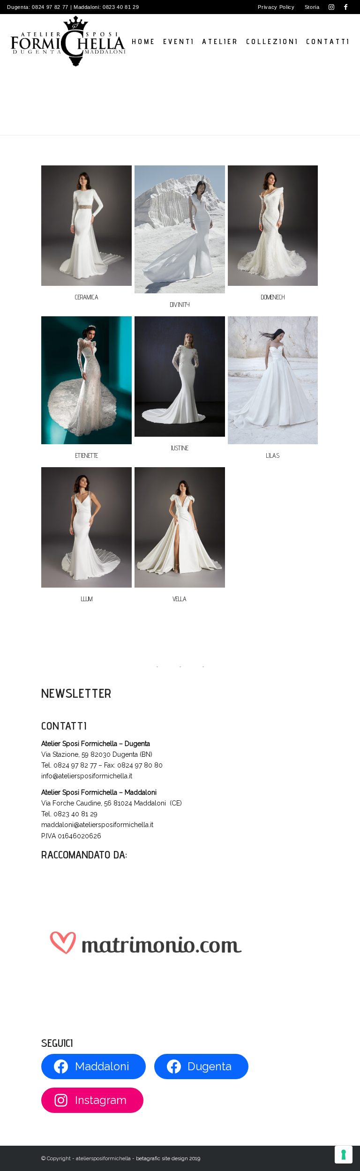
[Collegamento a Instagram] (331, 7)
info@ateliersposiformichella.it (86, 776)
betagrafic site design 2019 (168, 1159)
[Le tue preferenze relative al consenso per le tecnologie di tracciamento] (343, 1155)
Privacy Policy (276, 7)
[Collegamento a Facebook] (346, 7)
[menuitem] (276, 7)
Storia (312, 7)
